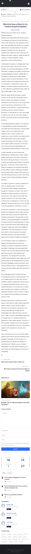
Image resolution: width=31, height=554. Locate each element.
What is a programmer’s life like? (13, 494)
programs (11, 541)
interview (4, 539)
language (15, 539)
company (20, 534)
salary (15, 541)
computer (25, 534)
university (21, 541)
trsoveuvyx (10, 522)
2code (18, 551)
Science (16, 21)
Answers (10, 473)
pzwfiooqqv (10, 504)
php (27, 539)
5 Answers (9, 490)
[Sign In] (28, 3)
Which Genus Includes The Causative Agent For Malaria (17, 369)
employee (15, 536)
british (14, 534)
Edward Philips (15, 30)
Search (4, 9)
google (24, 536)
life (19, 539)
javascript (9, 539)
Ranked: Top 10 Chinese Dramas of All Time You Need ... (15, 403)
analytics (4, 534)
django (9, 536)
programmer (4, 541)
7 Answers (9, 481)
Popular (4, 473)
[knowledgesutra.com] (16, 3)
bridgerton (9, 534)
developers (4, 536)
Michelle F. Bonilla (11, 513)
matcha (23, 539)
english (20, 536)
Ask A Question (25, 9)
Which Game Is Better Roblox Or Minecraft (12, 362)
